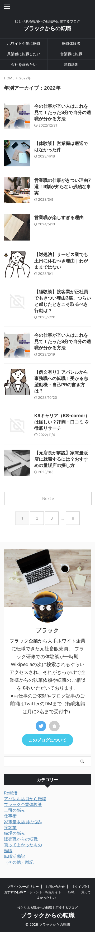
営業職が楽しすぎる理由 (59, 217)
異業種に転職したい (23, 54)
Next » (48, 498)
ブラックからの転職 (47, 28)
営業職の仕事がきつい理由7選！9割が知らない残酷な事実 (62, 186)
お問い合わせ (55, 887)
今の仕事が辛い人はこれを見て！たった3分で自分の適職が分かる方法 (62, 112)
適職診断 (71, 64)
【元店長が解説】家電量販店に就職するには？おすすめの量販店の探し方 (61, 459)
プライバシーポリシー (23, 887)
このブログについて (47, 740)
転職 (71, 892)
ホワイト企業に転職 (23, 43)
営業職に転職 (71, 54)
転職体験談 (71, 43)
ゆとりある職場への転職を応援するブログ (47, 907)
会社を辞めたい (24, 64)
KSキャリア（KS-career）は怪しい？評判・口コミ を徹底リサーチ (62, 422)
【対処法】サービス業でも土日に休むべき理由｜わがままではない (61, 261)
